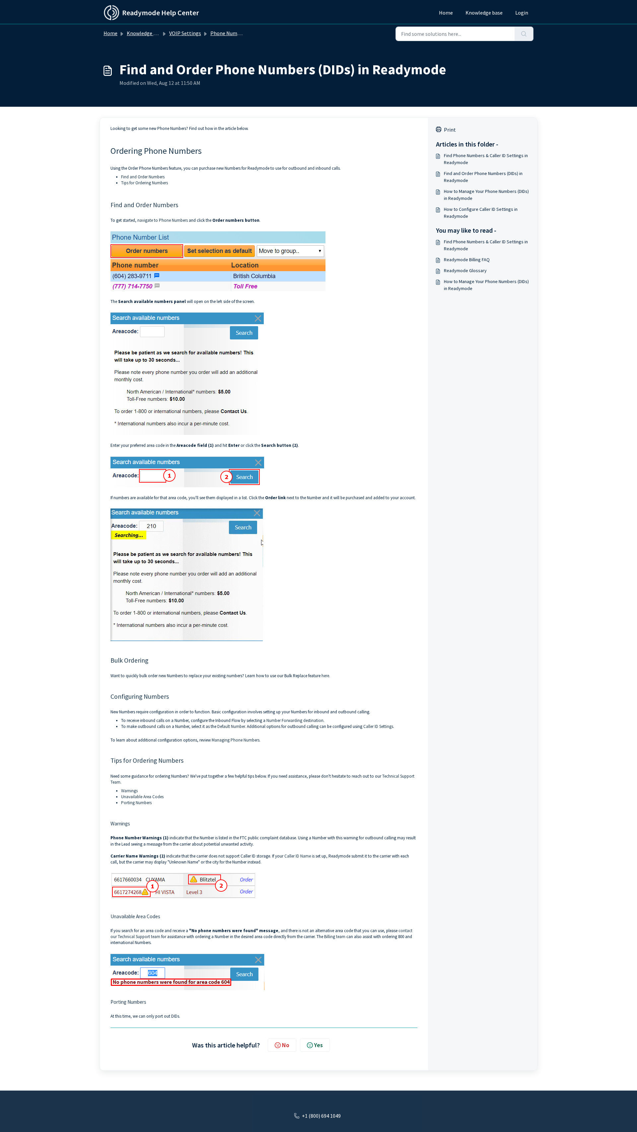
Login (521, 12)
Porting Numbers (136, 802)
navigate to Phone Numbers (162, 220)
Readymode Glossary (465, 270)
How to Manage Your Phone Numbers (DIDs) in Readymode (486, 194)
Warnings (129, 791)
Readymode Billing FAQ (467, 260)
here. (325, 676)
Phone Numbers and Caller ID (243, 33)
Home (446, 12)
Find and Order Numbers (143, 177)
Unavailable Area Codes (142, 797)
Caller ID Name (297, 856)
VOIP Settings (185, 33)
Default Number (231, 726)
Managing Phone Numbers (235, 740)
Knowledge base (484, 12)
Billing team (334, 936)
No (285, 1045)
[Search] (524, 34)
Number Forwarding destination (294, 720)
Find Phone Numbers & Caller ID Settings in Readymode (486, 158)
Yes (318, 1045)
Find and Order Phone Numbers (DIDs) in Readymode (483, 176)
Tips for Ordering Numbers (144, 183)
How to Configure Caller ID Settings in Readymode (481, 212)
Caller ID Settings (378, 726)
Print (450, 129)
